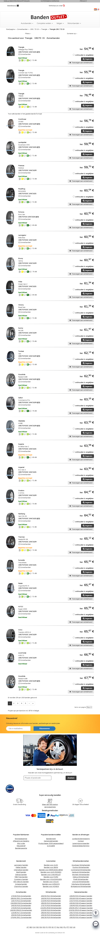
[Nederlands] (95, 9)
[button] (96, 912)
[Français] (98, 9)
